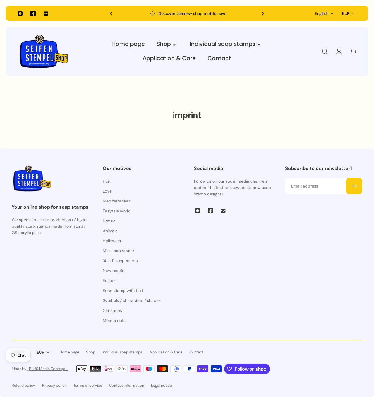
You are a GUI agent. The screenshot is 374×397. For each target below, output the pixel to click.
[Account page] (339, 51)
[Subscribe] (354, 186)
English (321, 13)
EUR (345, 13)
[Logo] (44, 51)
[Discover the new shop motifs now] (187, 13)
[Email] (45, 13)
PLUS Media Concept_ (48, 368)
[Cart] (353, 51)
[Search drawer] (325, 51)
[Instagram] (20, 13)
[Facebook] (33, 13)
